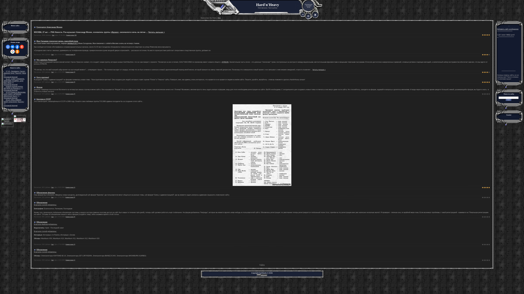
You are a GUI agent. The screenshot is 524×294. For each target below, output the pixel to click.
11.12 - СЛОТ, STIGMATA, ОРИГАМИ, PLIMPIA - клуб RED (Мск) (14, 81)
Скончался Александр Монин (49, 27)
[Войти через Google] (12, 51)
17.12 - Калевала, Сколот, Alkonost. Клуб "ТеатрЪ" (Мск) (14, 72)
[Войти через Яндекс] (22, 47)
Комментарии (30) (71, 35)
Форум (39, 87)
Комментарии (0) (70, 54)
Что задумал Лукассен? (46, 60)
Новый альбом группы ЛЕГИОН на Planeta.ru (13, 87)
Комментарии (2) (70, 244)
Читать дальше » (156, 32)
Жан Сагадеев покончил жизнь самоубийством (57, 41)
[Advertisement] (508, 54)
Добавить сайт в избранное (508, 29)
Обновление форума (45, 193)
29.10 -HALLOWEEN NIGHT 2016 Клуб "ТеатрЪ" (13, 101)
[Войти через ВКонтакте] (13, 47)
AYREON (225, 62)
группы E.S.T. (72, 43)
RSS (219, 18)
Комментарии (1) (70, 187)
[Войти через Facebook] (17, 47)
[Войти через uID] (8, 47)
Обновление (41, 203)
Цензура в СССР (43, 99)
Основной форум (10, 77)
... (497, 37)
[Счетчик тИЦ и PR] (20, 122)
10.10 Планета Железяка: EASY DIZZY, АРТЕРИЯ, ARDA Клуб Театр (14, 94)
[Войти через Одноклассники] (17, 52)
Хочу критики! (42, 77)
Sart (53, 35)
